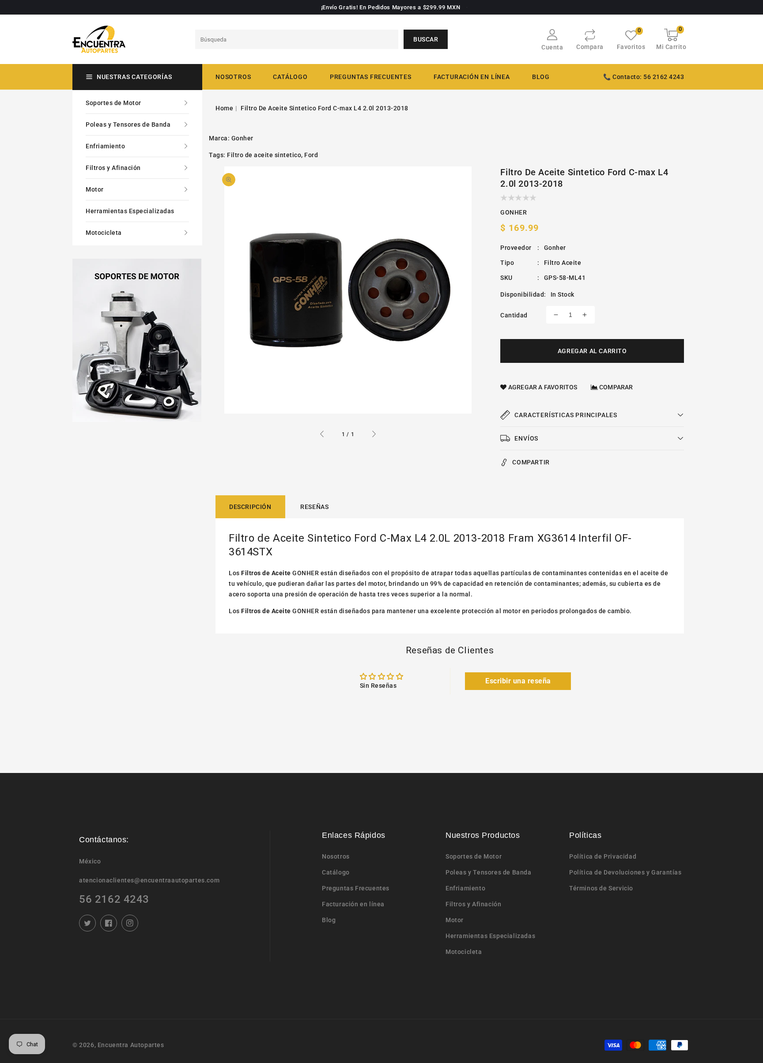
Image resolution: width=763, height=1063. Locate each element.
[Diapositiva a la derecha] (373, 435)
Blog (329, 920)
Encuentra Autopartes (131, 1044)
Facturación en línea (353, 904)
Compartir (530, 462)
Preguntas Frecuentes (355, 888)
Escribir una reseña (518, 681)
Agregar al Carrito (592, 350)
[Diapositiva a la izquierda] (322, 435)
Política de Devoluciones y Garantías (625, 872)
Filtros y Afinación (113, 167)
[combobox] (296, 39)
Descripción (250, 506)
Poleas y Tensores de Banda (128, 124)
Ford (311, 154)
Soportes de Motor (113, 102)
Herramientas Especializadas (130, 211)
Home (224, 108)
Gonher (242, 138)
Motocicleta (104, 232)
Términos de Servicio (601, 888)
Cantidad (513, 315)
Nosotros (336, 856)
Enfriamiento (105, 146)
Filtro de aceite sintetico (264, 154)
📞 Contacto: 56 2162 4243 (643, 76)
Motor (95, 189)
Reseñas (314, 506)
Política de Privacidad (602, 856)
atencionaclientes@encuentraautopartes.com (149, 880)
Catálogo (290, 76)
